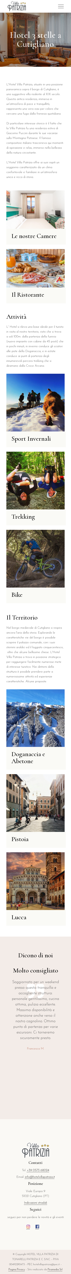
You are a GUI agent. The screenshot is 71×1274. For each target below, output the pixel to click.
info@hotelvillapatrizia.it (40, 1177)
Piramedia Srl (55, 1269)
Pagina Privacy (17, 1269)
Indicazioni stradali (35, 1202)
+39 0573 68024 (38, 1170)
